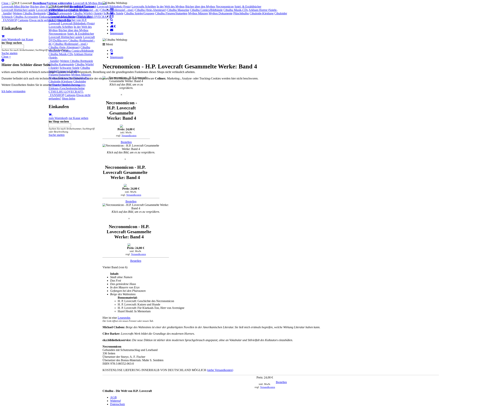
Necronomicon (57, 33)
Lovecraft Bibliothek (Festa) (78, 23)
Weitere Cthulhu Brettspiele (76, 61)
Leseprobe (124, 317)
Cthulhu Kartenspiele (61, 64)
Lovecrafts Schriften (61, 26)
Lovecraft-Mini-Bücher (63, 16)
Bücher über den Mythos (73, 30)
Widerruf (115, 400)
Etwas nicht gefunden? (43, 20)
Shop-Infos (68, 98)
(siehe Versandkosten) (220, 370)
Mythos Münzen (81, 74)
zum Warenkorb (58, 118)
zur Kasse (27, 39)
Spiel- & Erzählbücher (80, 33)
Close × (6, 3)
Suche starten (57, 135)
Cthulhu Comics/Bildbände (77, 50)
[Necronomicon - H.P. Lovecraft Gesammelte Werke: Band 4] (126, 79)
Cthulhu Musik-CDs (61, 54)
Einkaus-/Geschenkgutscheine (67, 88)
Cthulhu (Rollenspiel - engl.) (70, 44)
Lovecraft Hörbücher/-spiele (65, 37)
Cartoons (70, 95)
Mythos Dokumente (61, 78)
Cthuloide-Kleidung (61, 81)
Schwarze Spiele (70, 67)
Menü (109, 44)
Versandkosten (129, 135)
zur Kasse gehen (78, 118)
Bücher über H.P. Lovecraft (46, 6)
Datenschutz (117, 404)
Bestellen (126, 142)
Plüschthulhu (81, 78)
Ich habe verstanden (13, 91)
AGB (113, 397)
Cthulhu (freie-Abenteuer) (64, 47)
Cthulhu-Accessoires (73, 84)
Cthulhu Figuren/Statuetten (64, 73)
